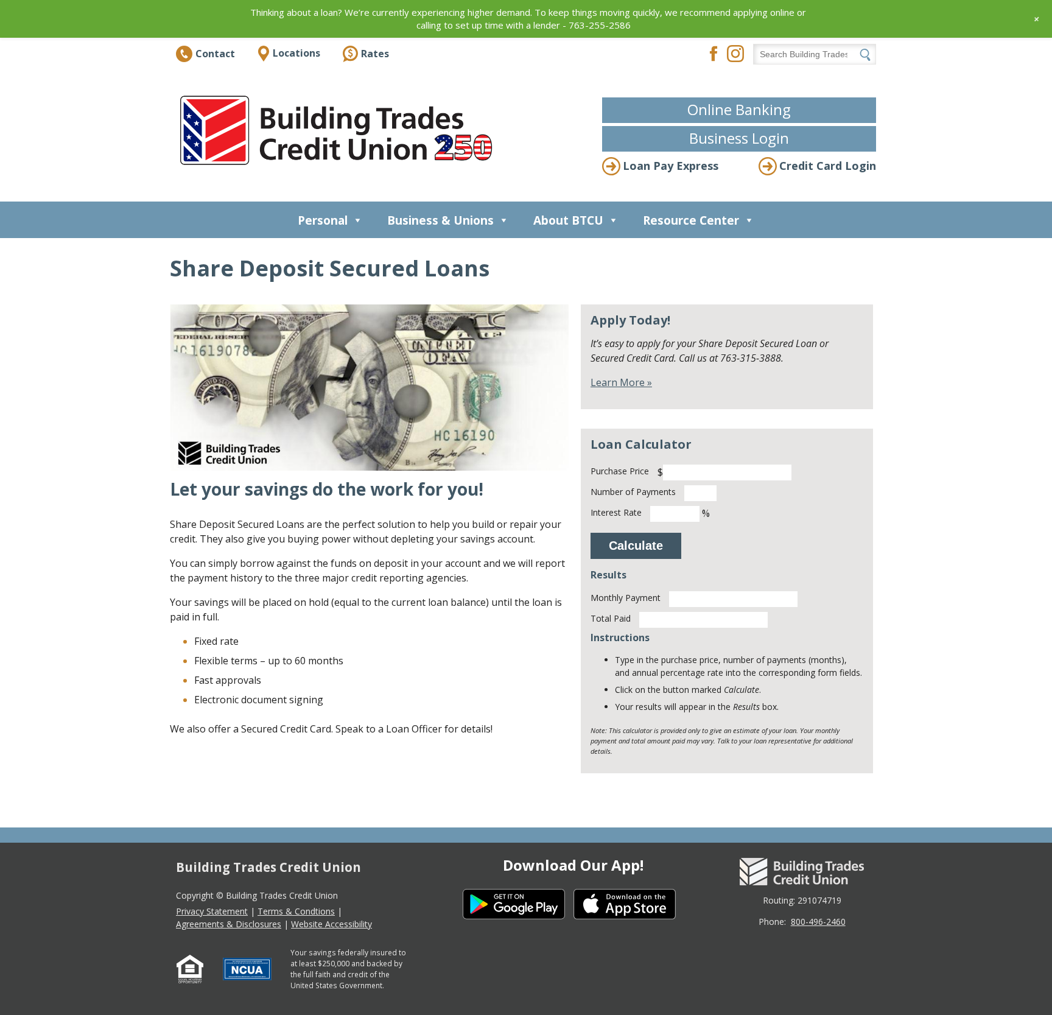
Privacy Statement (212, 911)
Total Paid (611, 618)
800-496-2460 (818, 921)
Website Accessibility (331, 924)
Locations (296, 53)
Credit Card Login (827, 165)
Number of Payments (633, 491)
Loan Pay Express (670, 165)
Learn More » (621, 382)
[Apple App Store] (628, 905)
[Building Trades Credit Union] (339, 130)
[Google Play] (518, 905)
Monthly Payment (626, 597)
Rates (375, 53)
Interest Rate (616, 512)
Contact (215, 53)
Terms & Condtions (296, 911)
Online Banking (739, 109)
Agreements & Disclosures (228, 924)
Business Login (739, 138)
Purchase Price (620, 471)
